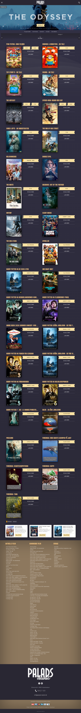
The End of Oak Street (11, 557)
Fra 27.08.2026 (30, 244)
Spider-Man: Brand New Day (12, 554)
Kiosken (56, 560)
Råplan (31, 603)
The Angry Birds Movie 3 (35, 650)
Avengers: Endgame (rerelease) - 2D (38, 582)
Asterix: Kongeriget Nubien (36, 647)
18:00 (63, 160)
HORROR (56, 557)
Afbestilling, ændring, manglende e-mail (62, 548)
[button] (3, 26)
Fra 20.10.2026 (30, 470)
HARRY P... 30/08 (30, 385)
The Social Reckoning (35, 600)
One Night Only (9, 574)
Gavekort (42, 31)
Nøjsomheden (9, 559)
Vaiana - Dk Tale (9, 551)
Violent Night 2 (33, 637)
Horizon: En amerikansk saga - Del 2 (38, 653)
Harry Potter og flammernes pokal (13, 580)
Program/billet (27, 31)
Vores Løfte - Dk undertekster (12, 556)
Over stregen (33, 620)
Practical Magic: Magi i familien (37, 575)
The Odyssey (9, 552)
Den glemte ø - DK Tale (35, 597)
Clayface (32, 612)
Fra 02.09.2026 (30, 413)
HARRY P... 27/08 (30, 273)
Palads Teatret (40, 2)
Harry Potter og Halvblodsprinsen (13, 588)
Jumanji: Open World (34, 649)
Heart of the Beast (34, 585)
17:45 (63, 132)
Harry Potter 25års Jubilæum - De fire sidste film (16, 585)
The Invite (8, 563)
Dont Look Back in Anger (35, 572)
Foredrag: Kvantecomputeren (12, 595)
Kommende (35, 31)
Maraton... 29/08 (66, 329)
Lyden (55, 549)
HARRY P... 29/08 (66, 301)
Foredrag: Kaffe (9, 597)
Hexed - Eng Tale (33, 633)
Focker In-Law (33, 630)
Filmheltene (56, 562)
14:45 (33, 48)
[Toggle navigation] (79, 2)
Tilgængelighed (57, 552)
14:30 (25, 104)
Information (57, 551)
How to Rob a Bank (34, 621)
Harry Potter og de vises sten (12, 571)
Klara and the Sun (34, 615)
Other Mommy (33, 604)
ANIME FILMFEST (58, 559)
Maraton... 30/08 (66, 357)
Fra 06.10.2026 (66, 441)
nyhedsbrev (33, 701)
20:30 (63, 188)
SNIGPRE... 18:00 (28, 160)
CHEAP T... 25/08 (66, 216)
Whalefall (32, 607)
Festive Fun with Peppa (35, 624)
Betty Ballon (32, 588)
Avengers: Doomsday (35, 646)
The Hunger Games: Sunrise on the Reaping (39, 627)
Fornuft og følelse (34, 614)
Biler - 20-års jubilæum (11, 591)
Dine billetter (54, 31)
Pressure (8, 592)
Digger (31, 591)
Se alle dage (30, 51)
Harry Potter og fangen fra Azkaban (14, 578)
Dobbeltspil (8, 562)
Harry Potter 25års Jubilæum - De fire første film (16, 577)
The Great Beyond (34, 661)
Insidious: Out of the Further (12, 565)
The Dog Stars (9, 572)
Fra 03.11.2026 (66, 470)
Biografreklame (57, 556)
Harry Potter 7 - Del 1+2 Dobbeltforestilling (15, 589)
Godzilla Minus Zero (34, 618)
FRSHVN (56, 563)
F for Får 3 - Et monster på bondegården (39, 595)
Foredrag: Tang (9, 598)
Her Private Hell (33, 609)
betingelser (38, 701)
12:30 (25, 48)
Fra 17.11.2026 (30, 498)
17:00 (33, 104)
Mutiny (7, 566)
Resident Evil (33, 578)
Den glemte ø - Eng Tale (35, 598)
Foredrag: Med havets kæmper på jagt (14, 594)
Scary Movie (9, 568)
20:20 (69, 104)
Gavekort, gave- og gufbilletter (61, 566)
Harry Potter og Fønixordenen (12, 586)
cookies (48, 701)
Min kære (32, 580)
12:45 (63, 76)
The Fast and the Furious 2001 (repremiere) (39, 586)
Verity (31, 592)
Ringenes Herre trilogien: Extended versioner (39, 652)
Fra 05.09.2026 (66, 413)
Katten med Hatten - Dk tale (36, 641)
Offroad (31, 589)
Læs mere (30, 54)
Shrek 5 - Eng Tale (34, 659)
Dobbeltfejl (32, 583)
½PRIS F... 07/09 (30, 441)
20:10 (27, 188)
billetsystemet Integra (42, 707)
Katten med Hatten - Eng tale (36, 643)
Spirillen (7, 569)
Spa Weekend (33, 577)
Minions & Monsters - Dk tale (12, 548)
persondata (43, 701)
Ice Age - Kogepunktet (35, 655)
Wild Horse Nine (33, 635)
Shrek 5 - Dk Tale (33, 658)
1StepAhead (51, 707)
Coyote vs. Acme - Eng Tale (36, 574)
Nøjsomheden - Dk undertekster (13, 560)
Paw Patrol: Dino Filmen (11, 546)
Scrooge (32, 623)
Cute (31, 629)
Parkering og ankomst (59, 565)
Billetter (18, 535)
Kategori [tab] (60, 34)
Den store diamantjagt (35, 601)
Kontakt (47, 31)
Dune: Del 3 (32, 644)
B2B (55, 554)
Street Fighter (33, 606)
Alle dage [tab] (40, 38)
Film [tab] (20, 34)
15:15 (27, 132)
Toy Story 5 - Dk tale (10, 549)
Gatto (31, 656)
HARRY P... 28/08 (30, 301)
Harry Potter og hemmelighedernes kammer (16, 575)
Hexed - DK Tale (33, 632)
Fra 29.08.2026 (30, 329)
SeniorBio (56, 546)
